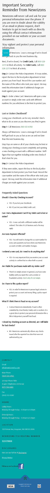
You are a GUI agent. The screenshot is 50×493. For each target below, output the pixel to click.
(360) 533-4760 (8, 376)
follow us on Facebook (10, 466)
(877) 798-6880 (7, 387)
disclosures (22, 452)
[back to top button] (25, 478)
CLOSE (5, 53)
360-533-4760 (27, 126)
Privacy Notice (7, 457)
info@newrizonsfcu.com (11, 367)
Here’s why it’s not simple (31, 278)
